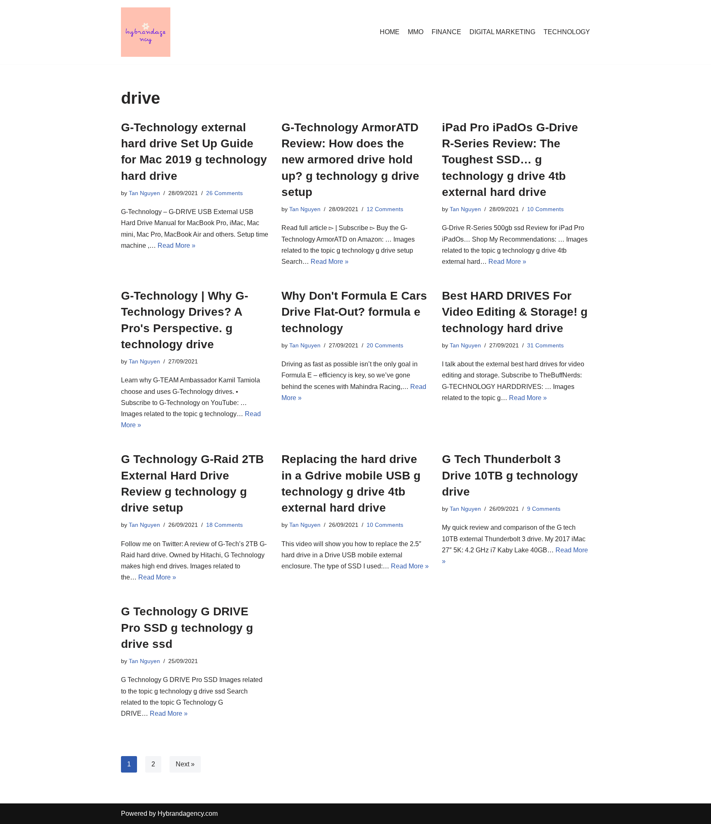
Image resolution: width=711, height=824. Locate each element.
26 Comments (224, 193)
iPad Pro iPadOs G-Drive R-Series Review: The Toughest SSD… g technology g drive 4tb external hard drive (510, 159)
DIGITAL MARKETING (502, 31)
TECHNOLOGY (567, 31)
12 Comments (385, 209)
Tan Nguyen (144, 193)
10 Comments (545, 209)
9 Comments (543, 508)
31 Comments (545, 345)
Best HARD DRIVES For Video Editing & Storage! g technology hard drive (515, 311)
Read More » (176, 245)
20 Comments (385, 345)
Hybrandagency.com (188, 813)
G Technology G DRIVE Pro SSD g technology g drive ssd (187, 627)
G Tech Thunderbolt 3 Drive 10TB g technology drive (510, 475)
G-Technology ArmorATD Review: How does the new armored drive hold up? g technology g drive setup (350, 159)
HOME (390, 31)
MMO (415, 31)
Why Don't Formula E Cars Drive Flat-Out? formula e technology (354, 311)
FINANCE (446, 31)
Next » (185, 764)
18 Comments (224, 524)
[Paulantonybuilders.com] (145, 32)
